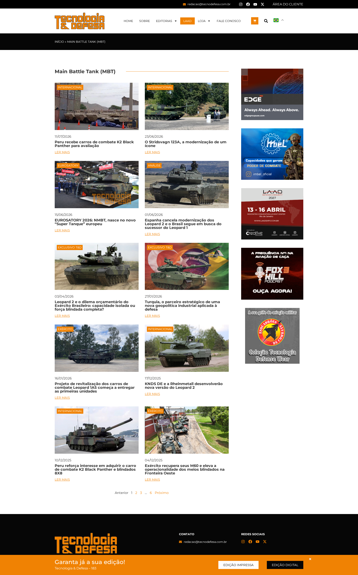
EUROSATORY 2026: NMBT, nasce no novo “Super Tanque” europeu (95, 222)
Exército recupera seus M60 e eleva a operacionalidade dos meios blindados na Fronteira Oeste (185, 469)
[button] (265, 20)
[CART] (254, 20)
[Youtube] (255, 4)
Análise (154, 165)
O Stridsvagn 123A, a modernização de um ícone (185, 144)
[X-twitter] (262, 4)
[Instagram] (241, 4)
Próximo (162, 493)
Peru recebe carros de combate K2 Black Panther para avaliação (94, 144)
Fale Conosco (229, 21)
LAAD (187, 21)
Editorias (164, 21)
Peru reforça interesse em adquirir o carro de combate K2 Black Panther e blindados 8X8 (95, 469)
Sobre (144, 21)
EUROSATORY (68, 165)
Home (128, 21)
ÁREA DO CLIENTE (288, 4)
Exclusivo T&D (70, 247)
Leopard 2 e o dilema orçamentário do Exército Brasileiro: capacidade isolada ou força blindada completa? (95, 306)
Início (59, 41)
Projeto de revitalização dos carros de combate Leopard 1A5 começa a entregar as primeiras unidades (95, 388)
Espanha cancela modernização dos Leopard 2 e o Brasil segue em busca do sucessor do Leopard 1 (183, 224)
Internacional (70, 87)
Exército (65, 329)
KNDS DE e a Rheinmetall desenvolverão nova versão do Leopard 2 (184, 386)
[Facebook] (248, 4)
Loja (202, 21)
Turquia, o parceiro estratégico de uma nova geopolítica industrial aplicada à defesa (182, 306)
